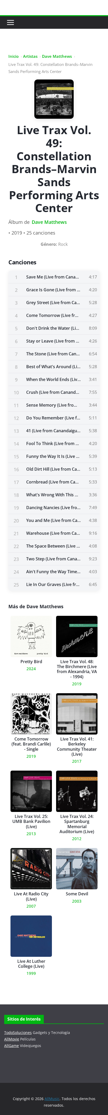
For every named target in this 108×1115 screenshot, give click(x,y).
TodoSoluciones (18, 1032)
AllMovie (11, 1039)
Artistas (30, 56)
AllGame (11, 1045)
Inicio (13, 56)
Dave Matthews (57, 56)
